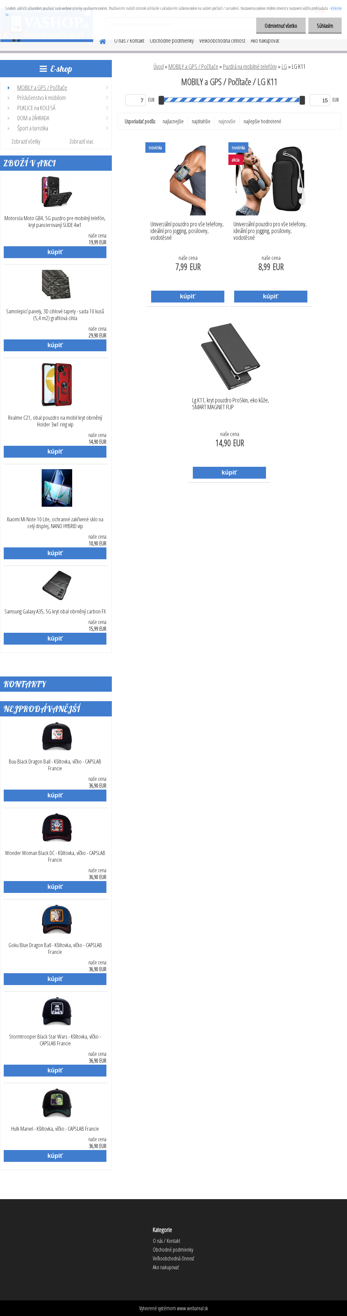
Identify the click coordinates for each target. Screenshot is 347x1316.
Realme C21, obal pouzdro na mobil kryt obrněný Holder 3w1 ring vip (55, 421)
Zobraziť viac (81, 141)
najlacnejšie (173, 121)
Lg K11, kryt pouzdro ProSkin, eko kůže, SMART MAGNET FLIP (230, 404)
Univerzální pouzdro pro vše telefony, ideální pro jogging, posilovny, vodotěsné (187, 229)
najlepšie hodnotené (262, 121)
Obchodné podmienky (172, 40)
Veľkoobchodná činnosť (222, 40)
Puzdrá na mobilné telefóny (250, 66)
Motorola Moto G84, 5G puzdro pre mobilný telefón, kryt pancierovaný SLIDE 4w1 (55, 221)
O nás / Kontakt (129, 40)
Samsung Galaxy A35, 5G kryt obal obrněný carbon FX (55, 611)
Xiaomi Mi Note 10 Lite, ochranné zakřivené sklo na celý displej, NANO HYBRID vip (55, 522)
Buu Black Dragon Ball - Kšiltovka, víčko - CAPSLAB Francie (55, 765)
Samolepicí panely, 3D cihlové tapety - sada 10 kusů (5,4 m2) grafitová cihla (55, 314)
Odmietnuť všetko (281, 25)
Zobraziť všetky (26, 141)
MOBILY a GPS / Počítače (193, 66)
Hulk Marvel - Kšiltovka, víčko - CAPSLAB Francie (55, 1128)
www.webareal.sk (192, 1308)
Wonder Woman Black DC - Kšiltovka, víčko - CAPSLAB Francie (55, 856)
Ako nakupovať (265, 40)
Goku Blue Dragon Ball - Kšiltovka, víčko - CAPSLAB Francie (55, 948)
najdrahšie (201, 121)
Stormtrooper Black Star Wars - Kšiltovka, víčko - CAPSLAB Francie (55, 1040)
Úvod (159, 66)
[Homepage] (98, 40)
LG (284, 66)
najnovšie (227, 121)
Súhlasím (325, 25)
